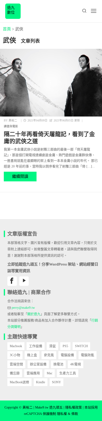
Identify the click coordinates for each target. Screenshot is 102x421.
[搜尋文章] (84, 11)
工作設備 (35, 346)
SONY (56, 382)
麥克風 (49, 355)
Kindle (40, 382)
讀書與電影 (11, 126)
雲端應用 (33, 373)
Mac (49, 373)
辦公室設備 (38, 364)
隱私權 (62, 414)
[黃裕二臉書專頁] (12, 281)
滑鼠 (52, 346)
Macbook (16, 346)
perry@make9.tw (23, 307)
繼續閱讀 (20, 176)
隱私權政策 (73, 407)
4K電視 (75, 364)
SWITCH (81, 346)
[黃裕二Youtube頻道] (24, 281)
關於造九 (34, 314)
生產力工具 (67, 373)
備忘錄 (15, 373)
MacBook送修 (19, 382)
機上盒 (32, 355)
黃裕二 (13, 120)
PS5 (65, 346)
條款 (74, 414)
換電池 (58, 364)
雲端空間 (16, 364)
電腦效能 (87, 355)
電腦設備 (67, 355)
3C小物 (15, 355)
